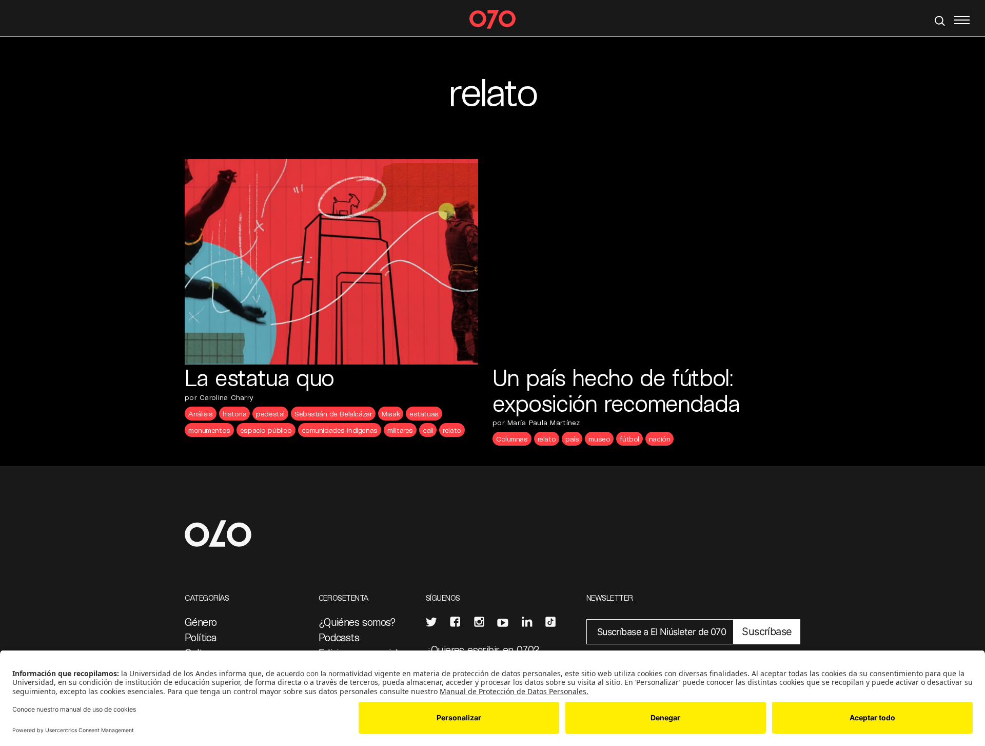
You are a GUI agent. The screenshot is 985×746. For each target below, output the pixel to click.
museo (599, 438)
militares (400, 430)
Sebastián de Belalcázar (333, 413)
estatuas (424, 413)
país (572, 438)
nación (659, 438)
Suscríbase (767, 631)
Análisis (200, 413)
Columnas (512, 438)
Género (200, 622)
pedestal (270, 413)
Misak (391, 413)
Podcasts (339, 637)
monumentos (209, 430)
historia (235, 413)
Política (200, 637)
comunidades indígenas (340, 430)
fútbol (629, 438)
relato (452, 430)
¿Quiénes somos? (357, 622)
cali (428, 430)
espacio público (266, 430)
